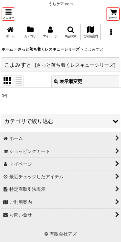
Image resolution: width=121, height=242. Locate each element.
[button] (8, 14)
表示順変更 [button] (71, 81)
